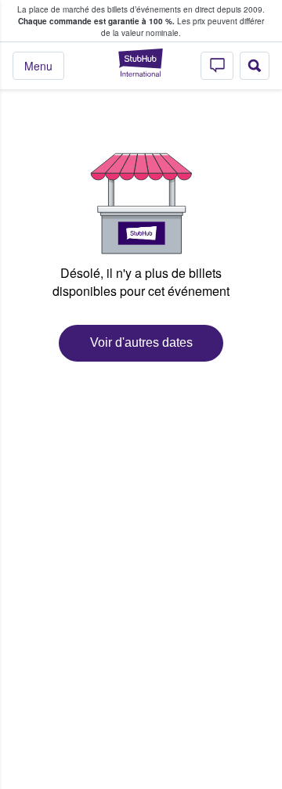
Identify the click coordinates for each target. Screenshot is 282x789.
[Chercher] (254, 66)
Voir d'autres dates (141, 342)
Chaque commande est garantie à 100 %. (96, 21)
